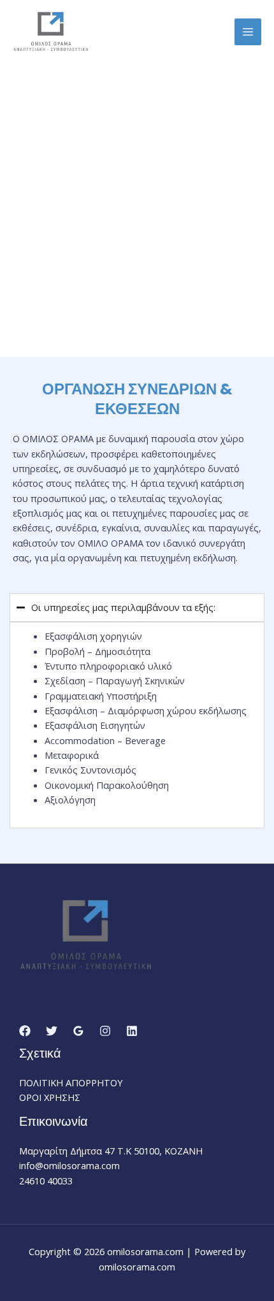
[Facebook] (25, 1031)
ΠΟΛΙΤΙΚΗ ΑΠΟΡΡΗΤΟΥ (70, 1082)
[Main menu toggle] (247, 31)
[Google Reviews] (78, 1031)
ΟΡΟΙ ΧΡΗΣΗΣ (49, 1097)
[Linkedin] (132, 1031)
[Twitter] (51, 1031)
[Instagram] (105, 1031)
